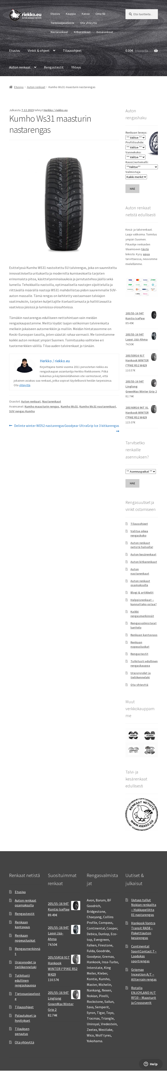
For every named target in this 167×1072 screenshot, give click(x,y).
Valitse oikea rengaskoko (139, 533)
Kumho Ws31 (69, 406)
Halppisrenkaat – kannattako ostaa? (143, 602)
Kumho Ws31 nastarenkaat (97, 406)
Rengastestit (54, 67)
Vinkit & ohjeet (39, 50)
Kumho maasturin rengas (42, 406)
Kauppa (71, 14)
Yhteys (76, 67)
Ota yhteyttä (88, 23)
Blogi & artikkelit (142, 592)
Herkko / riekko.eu (55, 110)
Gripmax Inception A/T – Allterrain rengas (144, 974)
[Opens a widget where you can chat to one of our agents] (151, 1064)
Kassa (86, 14)
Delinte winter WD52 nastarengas (39, 426)
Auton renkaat (20, 67)
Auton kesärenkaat (143, 554)
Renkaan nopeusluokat (139, 644)
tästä (145, 249)
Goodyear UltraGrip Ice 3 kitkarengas (91, 428)
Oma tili (100, 14)
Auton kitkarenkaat (143, 562)
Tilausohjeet (72, 50)
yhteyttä (24, 385)
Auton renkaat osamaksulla (140, 583)
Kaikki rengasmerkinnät (142, 614)
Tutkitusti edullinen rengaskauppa (144, 663)
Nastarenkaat (59, 32)
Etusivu (55, 14)
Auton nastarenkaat (139, 571)
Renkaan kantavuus (143, 635)
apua (146, 254)
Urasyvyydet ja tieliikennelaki (140, 675)
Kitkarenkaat (82, 32)
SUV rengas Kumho (22, 411)
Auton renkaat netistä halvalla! (141, 545)
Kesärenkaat (105, 32)
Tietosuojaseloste (62, 23)
